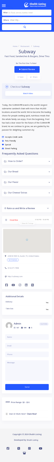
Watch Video (28, 93)
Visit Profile (43, 324)
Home (15, 46)
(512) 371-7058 (13, 268)
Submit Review (28, 69)
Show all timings (27, 223)
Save (21, 77)
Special (8, 144)
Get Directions (13, 260)
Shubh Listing (32, 440)
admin (17, 323)
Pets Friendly (10, 141)
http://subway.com (15, 276)
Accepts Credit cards (14, 137)
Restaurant (25, 46)
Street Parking (11, 148)
